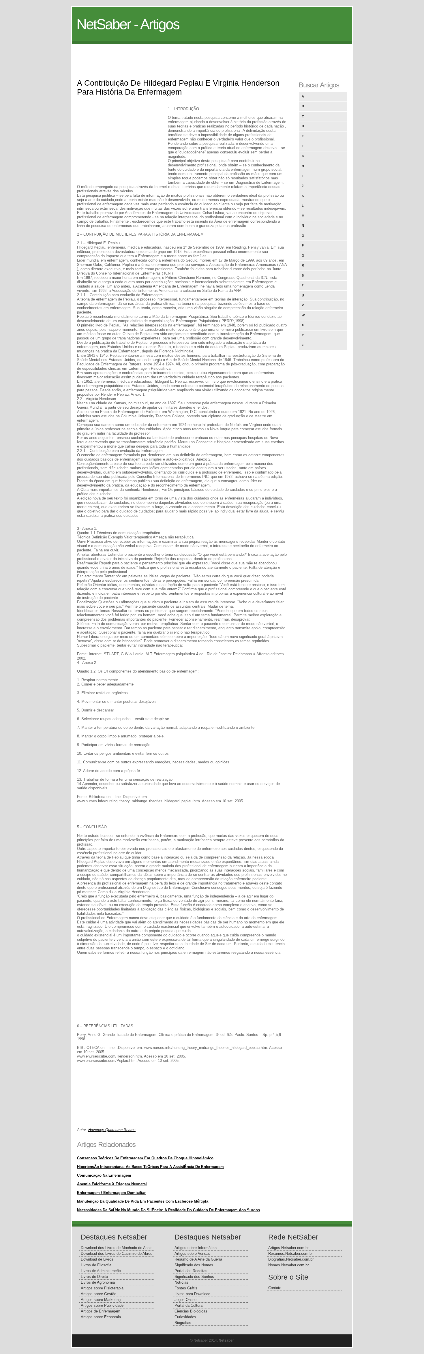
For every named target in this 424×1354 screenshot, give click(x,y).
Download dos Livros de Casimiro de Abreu (116, 1253)
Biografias (183, 1323)
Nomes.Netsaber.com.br (288, 1265)
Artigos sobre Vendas (192, 1253)
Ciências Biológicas (191, 1311)
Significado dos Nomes (194, 1265)
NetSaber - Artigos (127, 24)
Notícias (181, 1282)
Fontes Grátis (186, 1288)
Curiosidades (185, 1317)
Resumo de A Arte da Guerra (198, 1259)
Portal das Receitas (191, 1271)
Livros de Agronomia (98, 1282)
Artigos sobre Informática (196, 1248)
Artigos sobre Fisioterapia (102, 1288)
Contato (274, 1288)
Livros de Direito (94, 1276)
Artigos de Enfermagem (100, 1311)
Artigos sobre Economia (101, 1317)
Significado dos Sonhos (194, 1276)
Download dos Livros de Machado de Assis (117, 1248)
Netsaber (226, 1340)
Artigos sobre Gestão (98, 1294)
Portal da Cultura (188, 1305)
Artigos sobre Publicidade (102, 1305)
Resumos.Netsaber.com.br (290, 1253)
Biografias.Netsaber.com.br (291, 1259)
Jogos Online (185, 1299)
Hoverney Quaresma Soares (112, 1130)
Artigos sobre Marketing (101, 1299)
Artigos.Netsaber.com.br (288, 1248)
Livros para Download (192, 1294)
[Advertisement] (212, 57)
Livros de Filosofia (96, 1265)
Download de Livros (97, 1259)
